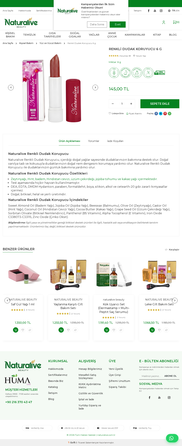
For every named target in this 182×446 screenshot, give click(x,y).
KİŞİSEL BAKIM (10, 35)
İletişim (52, 393)
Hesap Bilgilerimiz (90, 369)
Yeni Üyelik (116, 369)
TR (173, 10)
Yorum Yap (141, 56)
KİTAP (157, 34)
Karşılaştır (174, 249)
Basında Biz (55, 381)
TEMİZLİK (29, 34)
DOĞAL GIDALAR (75, 35)
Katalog (53, 387)
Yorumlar (93, 141)
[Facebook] (148, 10)
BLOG (173, 34)
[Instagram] (161, 10)
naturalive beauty (113, 299)
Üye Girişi (115, 375)
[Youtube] (155, 10)
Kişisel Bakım (26, 43)
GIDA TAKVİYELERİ (52, 35)
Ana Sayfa (8, 43)
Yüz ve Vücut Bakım (50, 43)
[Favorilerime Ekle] (22, 330)
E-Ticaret (80, 442)
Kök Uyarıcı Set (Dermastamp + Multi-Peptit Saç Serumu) (114, 308)
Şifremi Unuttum (119, 381)
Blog (51, 399)
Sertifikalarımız (57, 375)
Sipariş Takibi (117, 387)
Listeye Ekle (118, 113)
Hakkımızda (55, 369)
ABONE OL (170, 376)
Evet (118, 24)
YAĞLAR (94, 34)
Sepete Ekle (160, 103)
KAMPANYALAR (135, 34)
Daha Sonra (97, 24)
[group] (53, 87)
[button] (11, 87)
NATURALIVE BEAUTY (23, 299)
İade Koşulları (115, 141)
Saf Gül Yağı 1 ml (22, 304)
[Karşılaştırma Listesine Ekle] (30, 330)
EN (177, 10)
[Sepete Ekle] (15, 330)
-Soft (72, 442)
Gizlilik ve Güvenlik (91, 393)
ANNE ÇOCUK (112, 35)
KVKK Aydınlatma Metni (90, 386)
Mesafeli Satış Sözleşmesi (87, 376)
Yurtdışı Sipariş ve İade (90, 407)
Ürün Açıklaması (69, 141)
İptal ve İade (86, 399)
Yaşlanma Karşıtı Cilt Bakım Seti (68, 306)
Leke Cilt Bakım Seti (159, 304)
